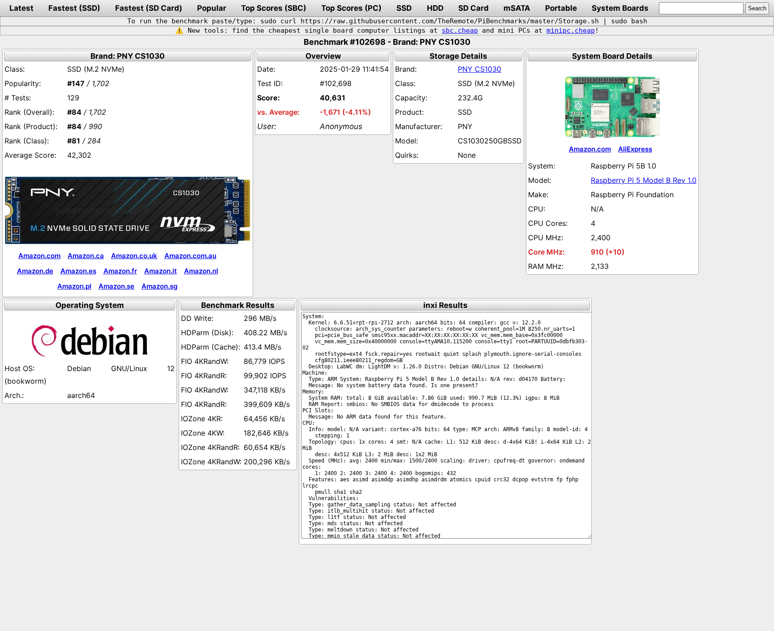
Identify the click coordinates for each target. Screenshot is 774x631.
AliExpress (635, 149)
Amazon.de (35, 271)
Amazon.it (160, 271)
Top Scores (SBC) (273, 8)
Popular (211, 8)
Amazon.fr (120, 271)
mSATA (516, 8)
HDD (435, 8)
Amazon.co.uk (134, 255)
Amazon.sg (159, 286)
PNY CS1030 (479, 69)
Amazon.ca (86, 255)
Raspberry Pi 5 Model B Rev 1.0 (644, 180)
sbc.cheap (460, 30)
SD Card (473, 8)
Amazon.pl (74, 286)
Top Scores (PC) (351, 8)
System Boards (620, 8)
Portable (561, 8)
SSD (404, 8)
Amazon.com (39, 255)
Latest (21, 8)
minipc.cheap (570, 30)
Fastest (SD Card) (148, 8)
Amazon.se (116, 286)
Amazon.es (78, 271)
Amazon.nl (201, 271)
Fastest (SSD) (74, 8)
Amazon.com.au (190, 255)
